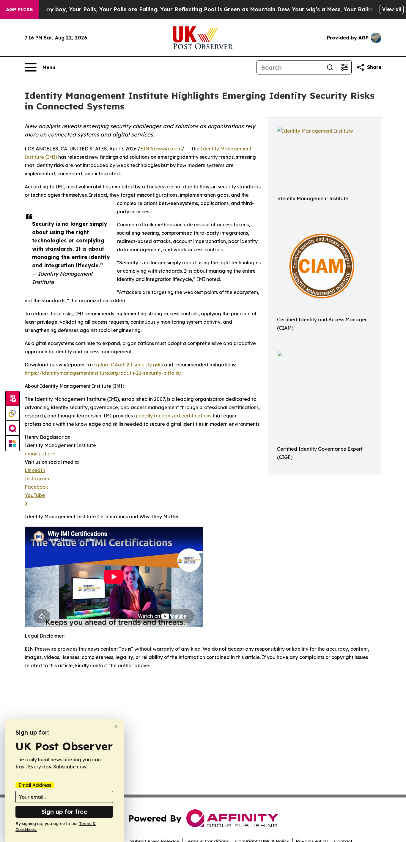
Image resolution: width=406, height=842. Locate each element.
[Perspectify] (12, 413)
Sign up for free (64, 811)
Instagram (37, 479)
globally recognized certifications (172, 416)
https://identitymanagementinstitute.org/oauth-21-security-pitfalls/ (103, 373)
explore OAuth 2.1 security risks (127, 365)
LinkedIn (35, 470)
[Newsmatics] (12, 443)
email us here (40, 454)
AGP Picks (19, 9)
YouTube (35, 495)
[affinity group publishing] (12, 428)
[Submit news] (12, 398)
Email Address (34, 785)
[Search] (330, 67)
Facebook (36, 487)
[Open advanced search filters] (344, 67)
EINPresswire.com (161, 149)
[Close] (116, 726)
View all (391, 9)
